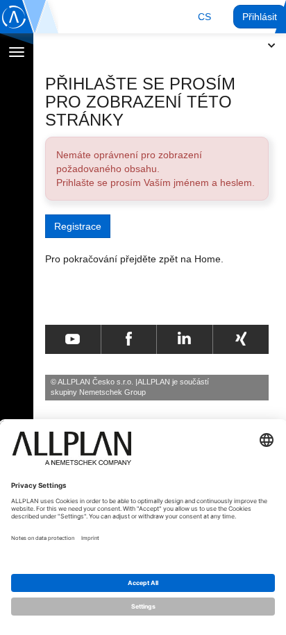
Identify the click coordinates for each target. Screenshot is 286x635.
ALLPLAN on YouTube (72, 339)
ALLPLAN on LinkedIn (184, 339)
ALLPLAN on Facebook (129, 339)
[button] (204, 16)
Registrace (77, 226)
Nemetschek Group (112, 392)
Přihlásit (259, 16)
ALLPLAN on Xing (240, 339)
